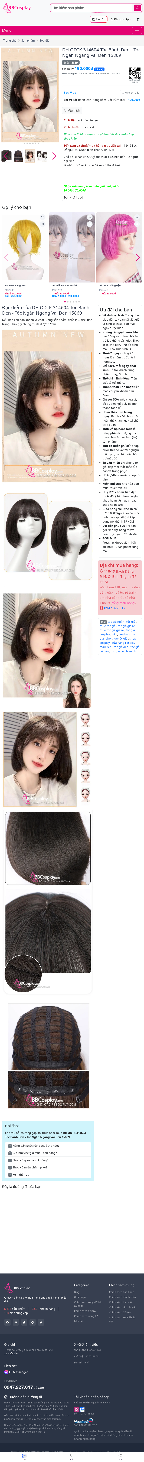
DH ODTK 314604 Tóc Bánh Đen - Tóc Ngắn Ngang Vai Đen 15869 (101, 52)
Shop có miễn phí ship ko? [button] (28, 1167)
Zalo (41, 1388)
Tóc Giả (44, 40)
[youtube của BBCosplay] (16, 1322)
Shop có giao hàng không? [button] (28, 1160)
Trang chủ (10, 40)
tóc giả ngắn (116, 622)
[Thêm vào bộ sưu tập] (42, 224)
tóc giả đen (121, 647)
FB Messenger (18, 1372)
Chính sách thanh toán (122, 1297)
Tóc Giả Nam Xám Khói (64, 285)
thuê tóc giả (108, 626)
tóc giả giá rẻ (126, 626)
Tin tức (100, 19)
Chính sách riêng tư (85, 1316)
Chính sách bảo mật (121, 1302)
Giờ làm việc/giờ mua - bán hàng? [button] (33, 1153)
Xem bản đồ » (11, 1353)
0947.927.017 (114, 608)
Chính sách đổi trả (85, 1311)
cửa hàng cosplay (123, 643)
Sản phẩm (28, 40)
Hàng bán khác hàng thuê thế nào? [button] (34, 1146)
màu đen (106, 647)
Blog (76, 1292)
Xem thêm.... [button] (19, 1175)
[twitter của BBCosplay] (7, 1322)
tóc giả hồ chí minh (123, 651)
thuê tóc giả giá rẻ (112, 630)
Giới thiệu (80, 1297)
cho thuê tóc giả (116, 638)
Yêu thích (73, 110)
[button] (54, 97)
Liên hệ (78, 1321)
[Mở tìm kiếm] (96, 8)
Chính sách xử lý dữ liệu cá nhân (88, 1304)
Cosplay (19, 7)
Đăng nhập (121, 19)
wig (114, 634)
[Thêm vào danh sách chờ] (42, 217)
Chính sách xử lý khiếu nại (122, 1319)
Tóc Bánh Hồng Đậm (110, 285)
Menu (6, 30)
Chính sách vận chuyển (122, 1307)
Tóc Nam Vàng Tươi (15, 285)
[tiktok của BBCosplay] (24, 1322)
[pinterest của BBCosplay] (33, 1322)
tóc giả (130, 622)
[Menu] (137, 30)
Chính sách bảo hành (121, 1292)
